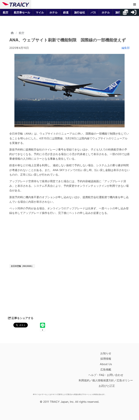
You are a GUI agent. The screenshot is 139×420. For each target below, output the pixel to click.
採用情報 (105, 358)
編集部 (126, 47)
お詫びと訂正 (107, 385)
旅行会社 (79, 12)
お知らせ (105, 353)
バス (93, 12)
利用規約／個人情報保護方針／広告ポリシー (106, 380)
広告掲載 (105, 369)
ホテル (53, 12)
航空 (5, 12)
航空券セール (22, 12)
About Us (106, 364)
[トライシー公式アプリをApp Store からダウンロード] (21, 371)
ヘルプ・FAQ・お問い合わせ (105, 375)
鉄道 (66, 12)
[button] (134, 4)
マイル (40, 12)
